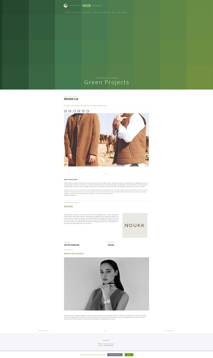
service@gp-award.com (108, 343)
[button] (65, 111)
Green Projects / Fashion (70, 96)
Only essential (115, 355)
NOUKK (111, 245)
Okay (129, 355)
